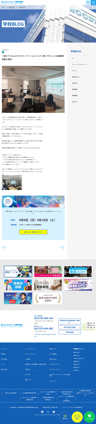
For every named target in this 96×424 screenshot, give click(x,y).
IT (72, 58)
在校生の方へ (76, 364)
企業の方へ (76, 370)
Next (61, 247)
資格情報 (74, 95)
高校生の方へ (76, 355)
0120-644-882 (45, 328)
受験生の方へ (76, 77)
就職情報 (74, 89)
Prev (5, 247)
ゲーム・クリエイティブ (79, 64)
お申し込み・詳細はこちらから (33, 232)
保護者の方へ (76, 361)
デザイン (74, 71)
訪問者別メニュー (78, 349)
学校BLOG (76, 51)
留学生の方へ (76, 352)
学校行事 (74, 83)
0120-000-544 (45, 318)
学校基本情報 (70, 332)
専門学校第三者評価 (70, 327)
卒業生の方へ (76, 367)
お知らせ (74, 102)
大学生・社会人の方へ (79, 358)
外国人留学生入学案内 (49, 407)
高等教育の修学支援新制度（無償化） (70, 321)
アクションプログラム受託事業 (71, 407)
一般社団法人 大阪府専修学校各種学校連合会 (22, 407)
